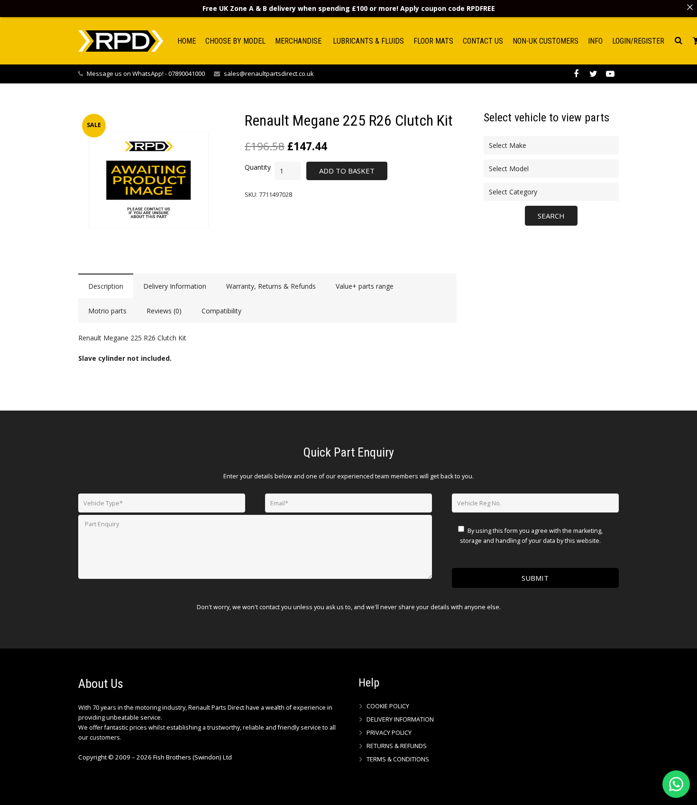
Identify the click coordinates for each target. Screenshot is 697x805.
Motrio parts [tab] (107, 310)
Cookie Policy (388, 706)
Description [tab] (105, 286)
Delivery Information (400, 719)
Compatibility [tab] (221, 310)
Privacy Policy (389, 733)
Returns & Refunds (397, 746)
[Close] (690, 7)
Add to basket (347, 170)
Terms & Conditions (398, 759)
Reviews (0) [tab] (164, 310)
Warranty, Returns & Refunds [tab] (271, 286)
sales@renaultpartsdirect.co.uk (269, 73)
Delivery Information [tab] (174, 286)
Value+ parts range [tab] (365, 286)
